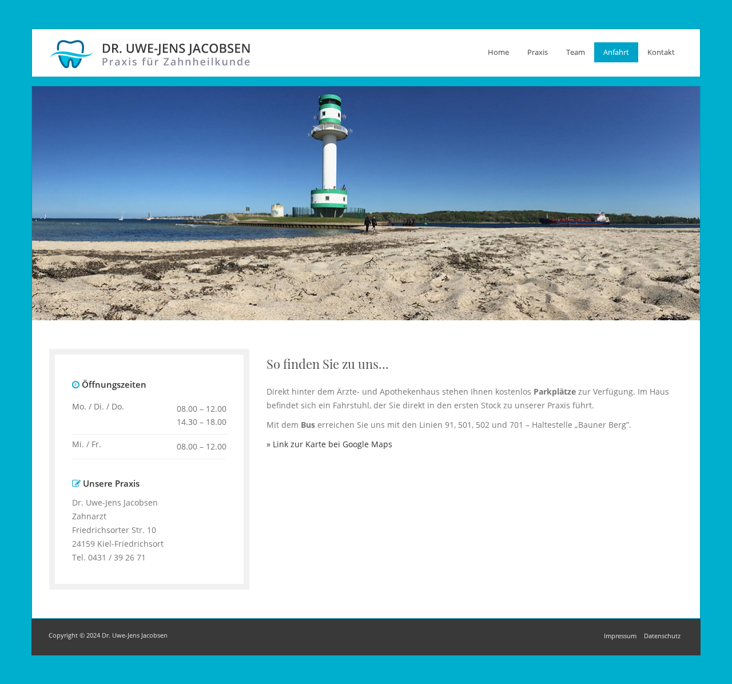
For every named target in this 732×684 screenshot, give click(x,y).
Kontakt (661, 52)
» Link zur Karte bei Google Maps (329, 444)
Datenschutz (662, 635)
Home (498, 52)
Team (575, 52)
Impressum (620, 635)
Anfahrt (616, 52)
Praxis (537, 52)
